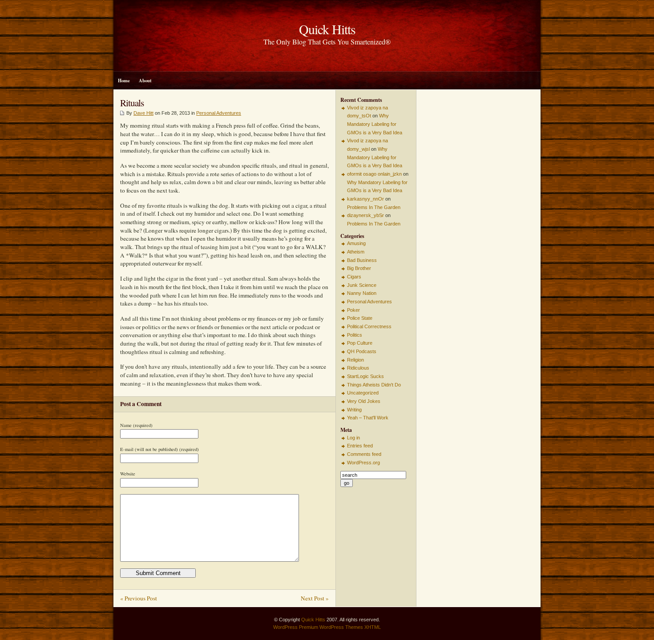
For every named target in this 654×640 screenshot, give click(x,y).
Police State (359, 318)
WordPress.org (363, 462)
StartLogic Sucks (365, 376)
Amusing (356, 243)
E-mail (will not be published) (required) (159, 449)
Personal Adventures (218, 113)
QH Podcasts (361, 351)
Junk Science (361, 285)
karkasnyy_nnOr (365, 198)
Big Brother (359, 268)
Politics (354, 335)
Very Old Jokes (363, 401)
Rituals (132, 102)
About (145, 80)
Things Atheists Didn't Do (374, 384)
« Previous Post (138, 598)
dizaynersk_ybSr (365, 215)
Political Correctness (369, 326)
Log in (353, 437)
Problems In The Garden (373, 207)
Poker (353, 310)
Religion (355, 359)
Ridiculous (358, 367)
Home (124, 80)
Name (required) (136, 425)
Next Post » (315, 598)
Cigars (354, 276)
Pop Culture (359, 343)
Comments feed (364, 454)
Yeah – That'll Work (367, 417)
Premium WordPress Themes (331, 627)
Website (127, 474)
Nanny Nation (361, 293)
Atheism (355, 251)
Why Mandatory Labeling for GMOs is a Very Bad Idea (374, 124)
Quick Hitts (313, 619)
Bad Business (362, 260)
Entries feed (360, 445)
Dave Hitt (143, 113)
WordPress (285, 627)
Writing (354, 409)
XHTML (372, 627)
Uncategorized (363, 392)
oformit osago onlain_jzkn (374, 174)
